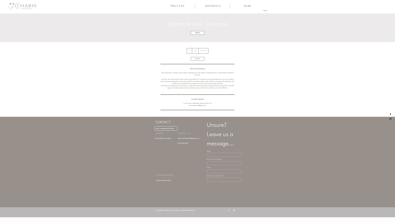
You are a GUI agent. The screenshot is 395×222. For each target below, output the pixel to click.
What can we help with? (215, 176)
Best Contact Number (215, 159)
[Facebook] (229, 210)
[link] (197, 33)
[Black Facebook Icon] (390, 114)
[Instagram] (234, 210)
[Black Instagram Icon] (390, 119)
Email (209, 167)
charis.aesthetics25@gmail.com (188, 138)
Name (209, 151)
